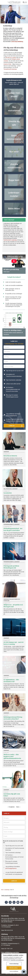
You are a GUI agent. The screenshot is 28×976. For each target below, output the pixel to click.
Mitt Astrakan (8, 921)
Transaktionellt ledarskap (10, 69)
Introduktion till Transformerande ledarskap (14, 375)
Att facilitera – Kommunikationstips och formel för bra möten (13, 389)
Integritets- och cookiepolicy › (17, 960)
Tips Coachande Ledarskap (13, 380)
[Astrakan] (14, 2)
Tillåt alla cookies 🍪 (14, 967)
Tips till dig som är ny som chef (15, 370)
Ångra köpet (19, 974)
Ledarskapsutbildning (17, 41)
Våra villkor (12, 974)
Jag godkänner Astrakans (13, 414)
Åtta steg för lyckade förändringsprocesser (12, 396)
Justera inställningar (13, 971)
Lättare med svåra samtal (13, 383)
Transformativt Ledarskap (10, 240)
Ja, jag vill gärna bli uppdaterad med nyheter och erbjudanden (14, 420)
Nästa (17, 807)
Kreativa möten (7, 64)
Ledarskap (6, 889)
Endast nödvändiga (14, 963)
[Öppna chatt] (23, 971)
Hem (2, 889)
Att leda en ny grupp (11, 57)
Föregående (11, 807)
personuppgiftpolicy (11, 415)
